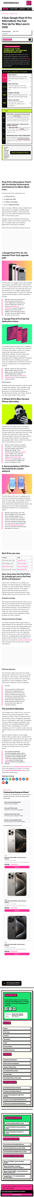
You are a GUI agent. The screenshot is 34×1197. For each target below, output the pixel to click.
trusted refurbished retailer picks (14, 770)
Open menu (28, 3)
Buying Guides (8, 1074)
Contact (6, 1035)
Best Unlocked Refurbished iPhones (14, 1144)
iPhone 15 (27, 58)
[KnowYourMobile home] (14, 3)
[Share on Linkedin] (16, 779)
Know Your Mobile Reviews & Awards (17, 1014)
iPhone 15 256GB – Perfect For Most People (14, 1162)
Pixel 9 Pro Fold (22, 563)
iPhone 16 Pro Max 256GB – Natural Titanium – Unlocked (15, 858)
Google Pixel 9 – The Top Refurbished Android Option (14, 1176)
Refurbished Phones (13, 13)
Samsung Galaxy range (16, 525)
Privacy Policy (8, 1046)
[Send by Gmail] (20, 779)
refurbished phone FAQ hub (21, 766)
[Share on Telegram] (23, 779)
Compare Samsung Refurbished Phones (15, 1099)
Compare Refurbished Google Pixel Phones (14, 1095)
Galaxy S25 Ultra (22, 569)
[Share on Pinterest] (13, 779)
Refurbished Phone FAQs (11, 1070)
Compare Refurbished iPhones (12, 1091)
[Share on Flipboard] (3, 782)
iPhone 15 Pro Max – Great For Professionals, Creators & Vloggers (14, 1167)
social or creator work (25, 640)
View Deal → (17, 867)
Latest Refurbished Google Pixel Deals (15, 1132)
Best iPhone (6, 566)
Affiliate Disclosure (9, 1050)
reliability (22, 129)
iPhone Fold (22, 8)
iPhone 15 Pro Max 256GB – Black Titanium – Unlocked (15, 945)
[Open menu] (28, 3)
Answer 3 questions (17, 1194)
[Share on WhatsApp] (10, 779)
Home (3, 13)
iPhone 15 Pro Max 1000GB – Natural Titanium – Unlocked (16, 901)
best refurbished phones (23, 139)
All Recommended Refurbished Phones (15, 1103)
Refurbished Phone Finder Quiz (12, 1078)
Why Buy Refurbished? (10, 1059)
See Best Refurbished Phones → (20, 152)
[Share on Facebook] (3, 779)
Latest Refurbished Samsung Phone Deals (16, 1127)
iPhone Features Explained (11, 1063)
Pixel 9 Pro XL (17, 116)
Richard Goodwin (6, 31)
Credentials (5, 33)
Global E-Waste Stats (10, 1067)
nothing (7, 760)
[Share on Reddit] (27, 779)
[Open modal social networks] (6, 782)
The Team (7, 1032)
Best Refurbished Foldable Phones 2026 (15, 1151)
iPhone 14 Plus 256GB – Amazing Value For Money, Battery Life (16, 1171)
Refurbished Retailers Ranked (12, 1087)
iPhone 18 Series (14, 8)
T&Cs (5, 1043)
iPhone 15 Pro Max (13, 127)
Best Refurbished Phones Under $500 (14, 1148)
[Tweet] (6, 779)
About (5, 1028)
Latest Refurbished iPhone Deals (15, 1123)
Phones (6, 13)
